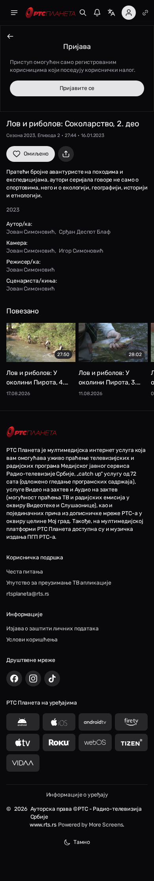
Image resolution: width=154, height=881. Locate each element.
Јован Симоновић (30, 232)
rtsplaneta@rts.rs (27, 593)
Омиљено (36, 153)
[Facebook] (14, 678)
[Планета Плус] (145, 12)
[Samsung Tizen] (131, 742)
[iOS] (59, 722)
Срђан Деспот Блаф (84, 232)
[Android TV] (95, 722)
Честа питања (24, 571)
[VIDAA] (22, 763)
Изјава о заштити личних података (52, 628)
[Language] (111, 13)
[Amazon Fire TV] (131, 722)
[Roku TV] (59, 742)
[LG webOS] (95, 742)
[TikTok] (52, 678)
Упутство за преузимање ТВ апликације (58, 582)
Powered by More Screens (90, 824)
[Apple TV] (22, 742)
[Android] (22, 722)
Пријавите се (77, 88)
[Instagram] (33, 678)
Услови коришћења (31, 639)
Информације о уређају (77, 794)
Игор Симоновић (81, 250)
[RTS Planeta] (50, 12)
